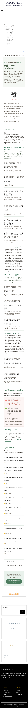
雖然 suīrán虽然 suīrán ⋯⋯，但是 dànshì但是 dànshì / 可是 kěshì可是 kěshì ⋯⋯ (10, 33)
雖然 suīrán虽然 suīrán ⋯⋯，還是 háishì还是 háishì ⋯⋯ (10, 39)
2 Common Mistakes (7, 44)
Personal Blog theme (16, 706)
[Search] (22, 612)
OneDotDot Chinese (14, 3)
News (5, 694)
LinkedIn (18, 690)
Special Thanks (7, 692)
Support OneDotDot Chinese (14, 581)
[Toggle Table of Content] (12, 25)
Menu (25, 10)
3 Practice (7, 46)
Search (5, 608)
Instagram (18, 692)
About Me (6, 690)
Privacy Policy (19, 694)
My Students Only (8, 696)
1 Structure (7, 28)
